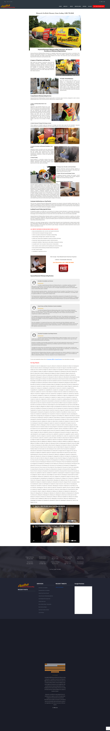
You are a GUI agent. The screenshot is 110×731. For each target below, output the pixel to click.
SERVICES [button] (65, 6)
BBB (53, 359)
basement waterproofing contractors (54, 687)
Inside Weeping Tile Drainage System (44, 598)
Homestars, (49, 359)
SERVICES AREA (78, 6)
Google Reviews (58, 359)
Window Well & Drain (42, 601)
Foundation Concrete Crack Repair (57, 679)
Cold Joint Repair (41, 612)
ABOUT (71, 6)
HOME (60, 6)
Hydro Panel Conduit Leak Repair (44, 609)
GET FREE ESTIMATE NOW (99, 6)
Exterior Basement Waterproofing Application (46, 595)
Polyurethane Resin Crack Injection (44, 590)
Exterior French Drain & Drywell (44, 593)
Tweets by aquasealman (59, 587)
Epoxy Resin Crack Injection (43, 587)
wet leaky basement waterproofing (51, 689)
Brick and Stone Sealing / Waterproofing (45, 604)
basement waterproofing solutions (55, 686)
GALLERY (90, 6)
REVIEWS (84, 6)
